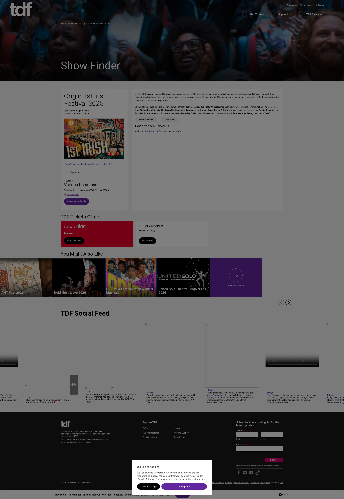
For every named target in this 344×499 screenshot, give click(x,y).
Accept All (184, 486)
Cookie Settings (148, 486)
